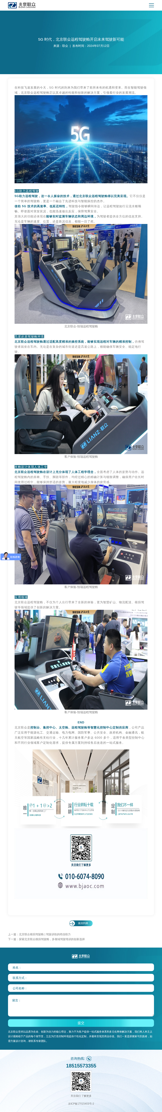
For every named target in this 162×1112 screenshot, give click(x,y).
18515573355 (81, 1066)
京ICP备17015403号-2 (81, 1103)
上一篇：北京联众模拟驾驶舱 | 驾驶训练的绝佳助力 (39, 934)
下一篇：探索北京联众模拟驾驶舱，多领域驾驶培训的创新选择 (46, 939)
